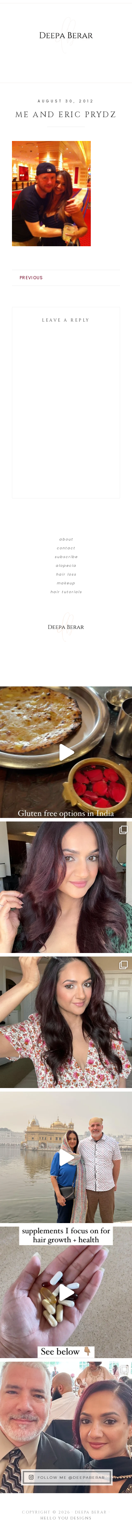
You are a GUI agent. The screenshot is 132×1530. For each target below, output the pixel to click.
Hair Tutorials (66, 592)
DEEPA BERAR (66, 35)
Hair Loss (66, 574)
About (66, 539)
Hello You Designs (66, 1518)
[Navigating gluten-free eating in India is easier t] (66, 752)
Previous (31, 278)
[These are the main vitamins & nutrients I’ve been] (66, 1292)
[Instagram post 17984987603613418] (66, 1427)
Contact (66, 548)
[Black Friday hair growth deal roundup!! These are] (66, 887)
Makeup (66, 583)
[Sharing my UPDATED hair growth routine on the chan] (66, 1022)
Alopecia (66, 565)
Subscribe (66, 556)
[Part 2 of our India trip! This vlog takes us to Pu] (66, 1157)
